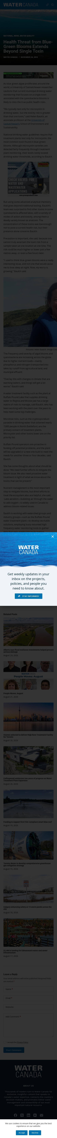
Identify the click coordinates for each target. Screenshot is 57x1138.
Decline (35, 1132)
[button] (52, 536)
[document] (28, 569)
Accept (22, 1132)
